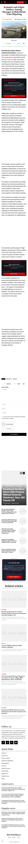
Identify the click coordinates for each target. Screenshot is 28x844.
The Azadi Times (8, 19)
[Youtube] (16, 742)
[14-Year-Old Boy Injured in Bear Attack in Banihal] (14, 633)
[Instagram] (7, 742)
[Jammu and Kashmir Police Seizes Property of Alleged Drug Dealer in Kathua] (22, 550)
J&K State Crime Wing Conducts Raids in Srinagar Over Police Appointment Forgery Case (9, 531)
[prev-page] (21, 473)
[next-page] (24, 473)
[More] (23, 43)
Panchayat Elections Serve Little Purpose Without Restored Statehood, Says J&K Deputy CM (14, 495)
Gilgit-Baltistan (8, 59)
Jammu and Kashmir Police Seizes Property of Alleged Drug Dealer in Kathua (9, 551)
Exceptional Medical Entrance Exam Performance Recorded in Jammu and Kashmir (9, 521)
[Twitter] (11, 742)
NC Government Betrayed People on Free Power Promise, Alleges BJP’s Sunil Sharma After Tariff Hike (9, 511)
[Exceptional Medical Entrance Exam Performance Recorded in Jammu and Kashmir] (22, 521)
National (15, 379)
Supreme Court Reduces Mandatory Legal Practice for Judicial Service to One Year (9, 541)
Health (4, 643)
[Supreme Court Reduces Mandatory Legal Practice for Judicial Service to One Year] (22, 541)
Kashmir (4, 609)
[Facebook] (3, 742)
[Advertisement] (14, 148)
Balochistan (9, 379)
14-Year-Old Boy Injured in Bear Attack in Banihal (12, 646)
